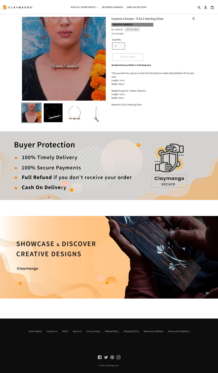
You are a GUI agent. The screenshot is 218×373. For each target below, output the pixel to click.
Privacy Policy (93, 331)
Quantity (116, 39)
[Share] (193, 18)
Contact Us (51, 331)
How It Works (35, 331)
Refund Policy (112, 331)
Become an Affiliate (153, 331)
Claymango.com (111, 365)
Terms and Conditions (178, 331)
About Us (77, 331)
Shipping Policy (131, 331)
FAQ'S (65, 331)
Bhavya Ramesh (123, 24)
